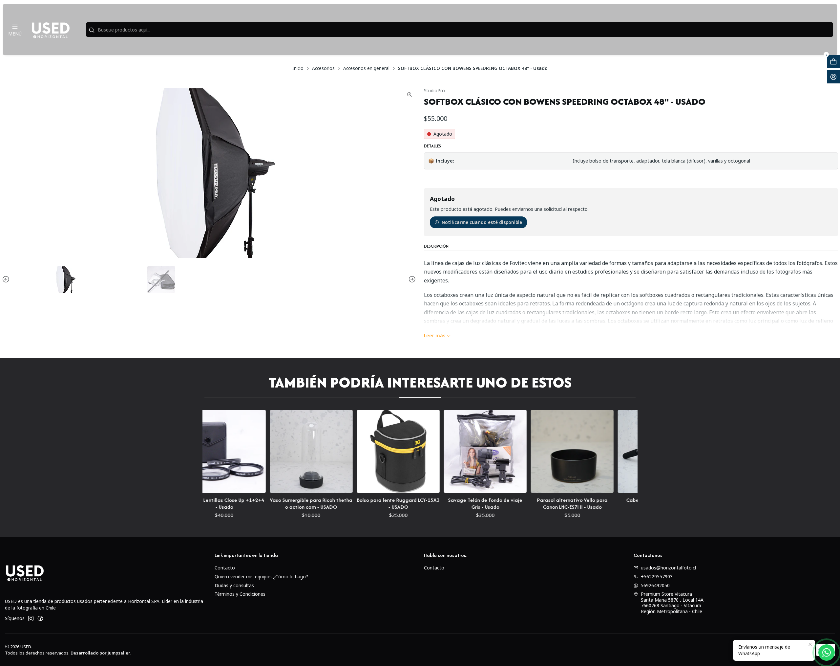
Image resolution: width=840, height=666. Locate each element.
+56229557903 (657, 576)
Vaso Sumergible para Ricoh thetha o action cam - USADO (284, 503)
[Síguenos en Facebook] (40, 618)
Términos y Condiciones (240, 594)
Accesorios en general (366, 68)
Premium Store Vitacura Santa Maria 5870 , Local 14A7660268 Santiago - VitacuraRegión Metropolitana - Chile (672, 602)
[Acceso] (833, 76)
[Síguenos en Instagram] (31, 618)
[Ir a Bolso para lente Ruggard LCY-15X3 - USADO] (371, 451)
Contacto (225, 568)
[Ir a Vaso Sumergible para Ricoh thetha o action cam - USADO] (284, 451)
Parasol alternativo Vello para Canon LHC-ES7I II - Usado (546, 503)
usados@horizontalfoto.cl (668, 568)
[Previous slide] (7, 279)
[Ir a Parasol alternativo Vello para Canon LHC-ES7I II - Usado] (545, 451)
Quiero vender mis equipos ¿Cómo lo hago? (261, 576)
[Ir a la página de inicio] (50, 29)
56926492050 (655, 585)
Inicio (298, 68)
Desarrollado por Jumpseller (100, 653)
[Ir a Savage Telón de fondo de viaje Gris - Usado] (458, 451)
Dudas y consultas (234, 585)
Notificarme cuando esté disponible (482, 222)
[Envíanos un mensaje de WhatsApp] (826, 652)
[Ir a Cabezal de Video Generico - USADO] (632, 451)
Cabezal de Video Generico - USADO (633, 503)
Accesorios (323, 68)
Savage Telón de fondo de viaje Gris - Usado (459, 503)
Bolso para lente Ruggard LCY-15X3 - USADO (371, 503)
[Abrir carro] (833, 61)
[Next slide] (411, 279)
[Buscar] (91, 30)
